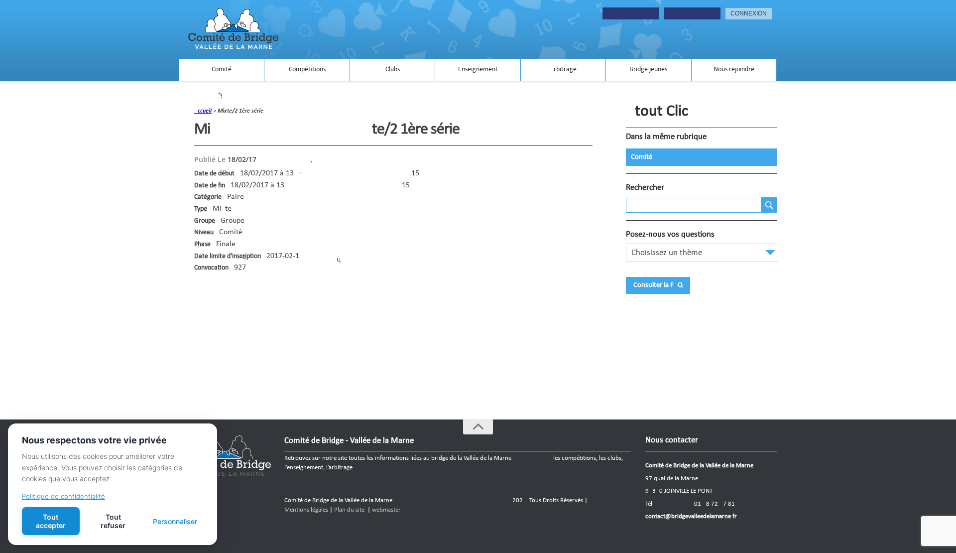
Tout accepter (51, 521)
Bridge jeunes (648, 69)
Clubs (392, 69)
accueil (203, 111)
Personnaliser (175, 521)
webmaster (386, 510)
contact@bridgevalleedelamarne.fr (691, 516)
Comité (222, 69)
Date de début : (216, 173)
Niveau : (205, 232)
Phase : (204, 244)
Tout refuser (113, 521)
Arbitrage (563, 69)
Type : (202, 209)
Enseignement (478, 69)
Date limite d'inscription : (229, 256)
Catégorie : (209, 197)
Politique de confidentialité (63, 496)
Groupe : (206, 221)
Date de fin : (211, 185)
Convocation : (213, 268)
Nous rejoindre (734, 69)
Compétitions (307, 69)
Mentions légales (306, 510)
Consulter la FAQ (658, 285)
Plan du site (349, 510)
